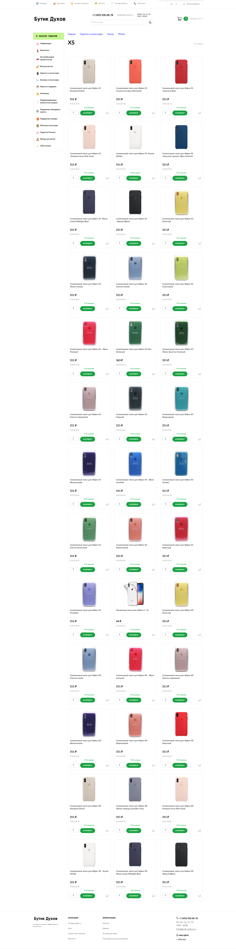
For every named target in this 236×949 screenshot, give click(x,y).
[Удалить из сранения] (107, 113)
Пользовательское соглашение (115, 939)
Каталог (106, 923)
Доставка (60, 3)
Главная (72, 34)
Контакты (142, 3)
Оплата (102, 3)
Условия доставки (110, 934)
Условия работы (121, 3)
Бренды (106, 928)
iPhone (121, 34)
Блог (70, 928)
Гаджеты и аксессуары (91, 34)
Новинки (43, 3)
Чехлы (110, 34)
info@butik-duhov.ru (125, 15)
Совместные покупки (76, 934)
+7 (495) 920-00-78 (102, 15)
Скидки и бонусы (81, 3)
